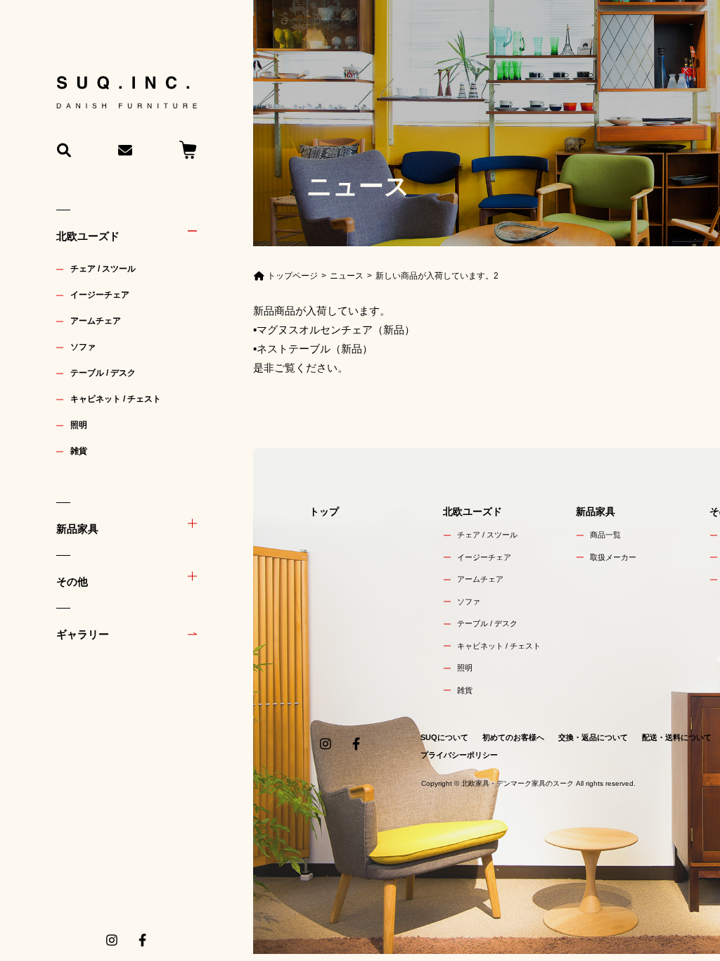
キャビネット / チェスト (115, 399)
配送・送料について (677, 737)
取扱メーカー (613, 557)
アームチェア (95, 321)
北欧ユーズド (88, 236)
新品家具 (77, 529)
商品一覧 (605, 534)
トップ (324, 511)
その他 (72, 581)
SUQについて (444, 737)
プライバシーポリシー (459, 755)
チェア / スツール (103, 269)
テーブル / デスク (103, 373)
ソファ (83, 347)
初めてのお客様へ (513, 737)
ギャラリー (82, 634)
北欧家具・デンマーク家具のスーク (517, 783)
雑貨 (78, 451)
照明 (78, 425)
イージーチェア (99, 295)
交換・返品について (593, 737)
